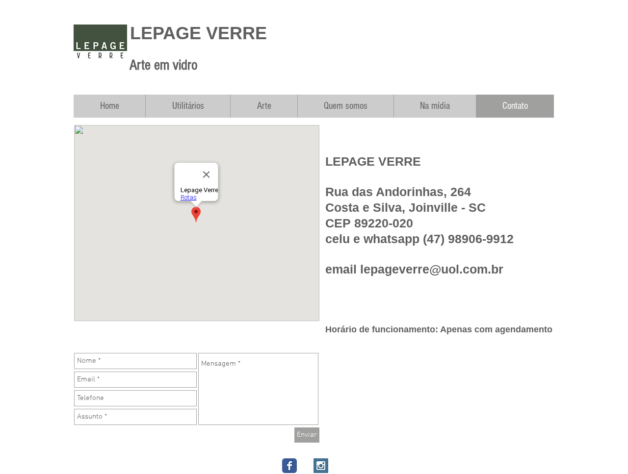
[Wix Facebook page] (289, 465)
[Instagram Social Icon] (321, 465)
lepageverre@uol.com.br (431, 269)
